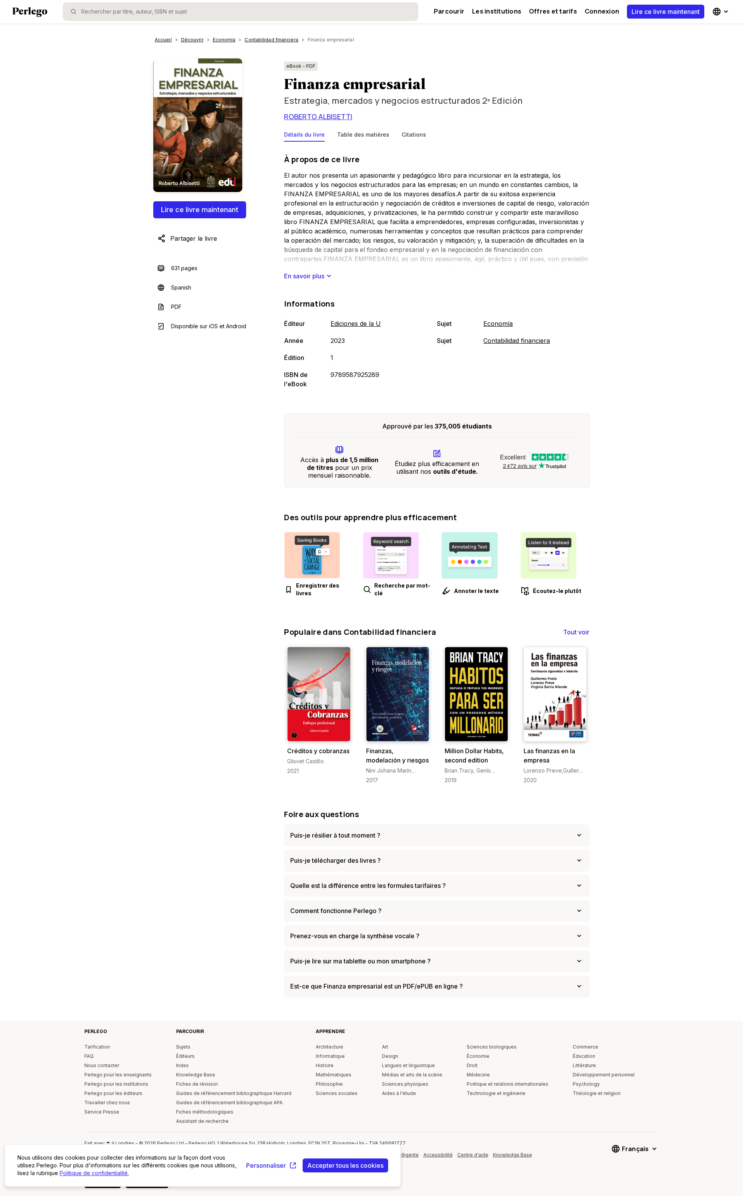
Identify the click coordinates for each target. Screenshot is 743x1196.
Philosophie (329, 1084)
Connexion (602, 11)
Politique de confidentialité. (94, 1173)
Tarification (97, 1047)
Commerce (585, 1047)
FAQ (89, 1056)
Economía (498, 323)
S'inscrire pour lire (320, 734)
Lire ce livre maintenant (666, 11)
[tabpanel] (437, 270)
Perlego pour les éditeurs (113, 1093)
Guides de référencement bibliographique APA (229, 1102)
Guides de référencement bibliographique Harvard (233, 1093)
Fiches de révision (197, 1084)
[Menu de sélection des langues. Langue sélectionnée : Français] (721, 11)
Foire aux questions (321, 814)
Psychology (586, 1084)
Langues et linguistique (408, 1065)
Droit (472, 1065)
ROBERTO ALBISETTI (318, 116)
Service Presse (101, 1112)
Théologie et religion (597, 1093)
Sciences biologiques (492, 1047)
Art (385, 1047)
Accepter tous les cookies (345, 1165)
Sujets (183, 1047)
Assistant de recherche (202, 1121)
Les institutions (496, 11)
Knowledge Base (195, 1075)
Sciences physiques (405, 1084)
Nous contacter (101, 1065)
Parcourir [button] (449, 11)
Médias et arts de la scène (412, 1075)
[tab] (304, 136)
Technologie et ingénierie (496, 1093)
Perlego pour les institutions (116, 1084)
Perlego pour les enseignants (118, 1075)
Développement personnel (604, 1075)
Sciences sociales (337, 1093)
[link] (318, 711)
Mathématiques (333, 1075)
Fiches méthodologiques (204, 1112)
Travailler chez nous (107, 1102)
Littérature (584, 1065)
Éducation (584, 1056)
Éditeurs (185, 1056)
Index (182, 1065)
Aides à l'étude (399, 1093)
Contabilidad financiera (516, 340)
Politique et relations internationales (507, 1084)
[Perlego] (29, 12)
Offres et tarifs (553, 11)
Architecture (329, 1047)
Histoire (325, 1065)
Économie (478, 1056)
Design (390, 1056)
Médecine (478, 1075)
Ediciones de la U (355, 323)
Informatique (330, 1056)
